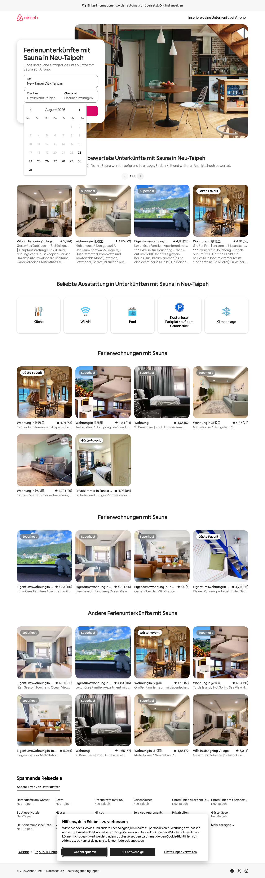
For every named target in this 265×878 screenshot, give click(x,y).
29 (71, 161)
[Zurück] (125, 176)
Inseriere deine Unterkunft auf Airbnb (217, 17)
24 (30, 161)
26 (47, 161)
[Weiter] (140, 176)
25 (38, 161)
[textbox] (42, 98)
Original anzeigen (171, 5)
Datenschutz (55, 871)
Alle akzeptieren (85, 852)
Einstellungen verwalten (180, 852)
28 (63, 161)
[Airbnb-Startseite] (27, 17)
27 (55, 161)
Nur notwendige (133, 852)
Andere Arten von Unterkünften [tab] (38, 787)
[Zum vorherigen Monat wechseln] (31, 110)
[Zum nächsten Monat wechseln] (79, 110)
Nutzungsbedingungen (83, 871)
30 (79, 161)
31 (30, 170)
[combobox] (60, 83)
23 (79, 152)
